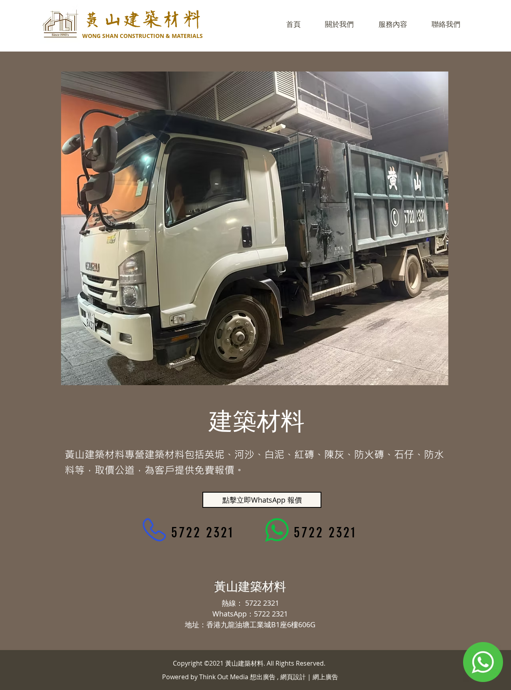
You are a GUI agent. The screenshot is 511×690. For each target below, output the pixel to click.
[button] (393, 24)
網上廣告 (325, 676)
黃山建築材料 (142, 20)
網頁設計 (293, 676)
